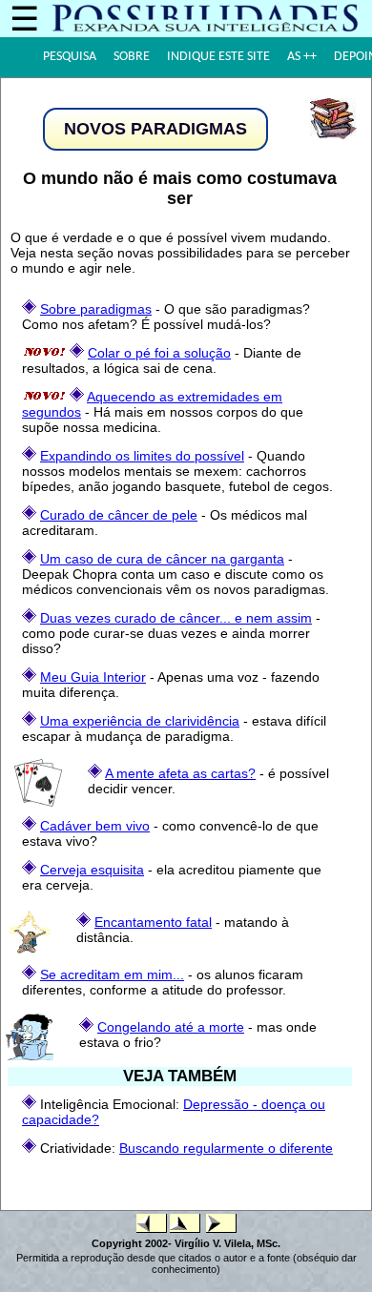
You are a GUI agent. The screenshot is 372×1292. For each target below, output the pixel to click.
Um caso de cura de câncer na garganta (162, 558)
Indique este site (218, 57)
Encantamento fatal (153, 922)
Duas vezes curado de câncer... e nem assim (176, 617)
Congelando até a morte (170, 1027)
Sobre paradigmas (96, 309)
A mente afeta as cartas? (180, 773)
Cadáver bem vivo (95, 825)
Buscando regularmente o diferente (226, 1148)
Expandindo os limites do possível (142, 455)
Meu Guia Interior (93, 677)
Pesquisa (69, 57)
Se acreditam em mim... (112, 974)
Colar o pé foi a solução (159, 352)
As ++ (302, 57)
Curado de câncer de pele (118, 515)
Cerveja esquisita (92, 869)
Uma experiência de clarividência (139, 720)
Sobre (132, 57)
